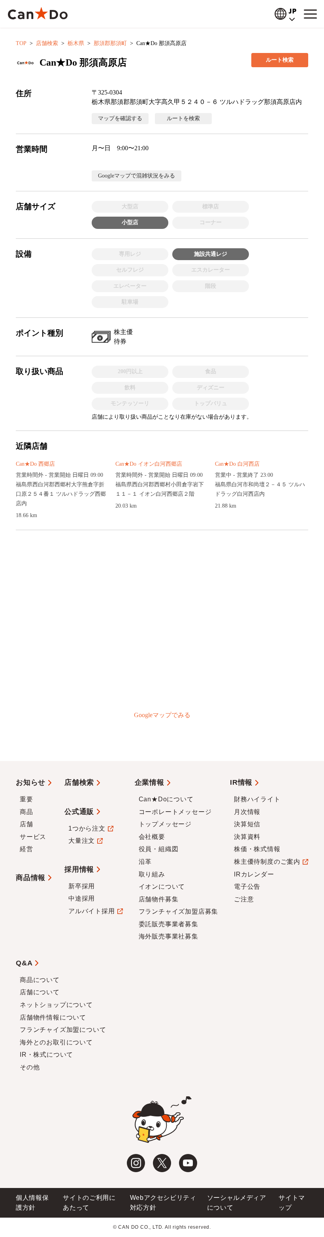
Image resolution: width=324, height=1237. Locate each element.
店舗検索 (47, 43)
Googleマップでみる (162, 715)
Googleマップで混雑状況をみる (136, 176)
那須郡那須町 (110, 43)
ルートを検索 (183, 118)
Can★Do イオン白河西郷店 (148, 464)
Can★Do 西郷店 (35, 464)
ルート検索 (280, 60)
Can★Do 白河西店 (237, 464)
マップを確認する (120, 118)
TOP (21, 43)
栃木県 (76, 43)
